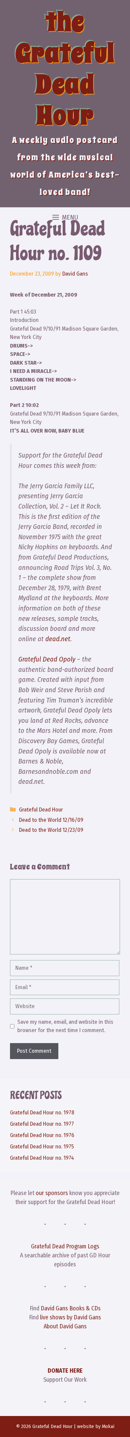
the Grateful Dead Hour (65, 69)
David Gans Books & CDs (71, 1308)
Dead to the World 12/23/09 (51, 829)
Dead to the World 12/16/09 (51, 819)
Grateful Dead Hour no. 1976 (42, 1135)
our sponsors (52, 1193)
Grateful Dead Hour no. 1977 (42, 1123)
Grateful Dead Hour (41, 809)
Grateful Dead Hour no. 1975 (42, 1146)
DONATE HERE (65, 1370)
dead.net (57, 639)
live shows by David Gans (70, 1317)
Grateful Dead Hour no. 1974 (42, 1157)
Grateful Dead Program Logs (65, 1246)
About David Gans (65, 1326)
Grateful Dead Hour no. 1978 (42, 1112)
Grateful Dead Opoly (46, 659)
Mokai (108, 1426)
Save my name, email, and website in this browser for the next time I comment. (65, 1026)
